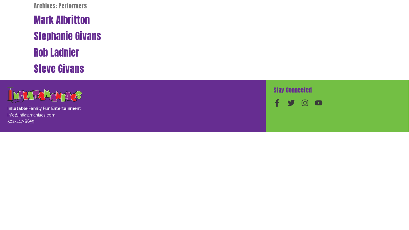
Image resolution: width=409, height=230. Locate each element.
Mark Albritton (62, 20)
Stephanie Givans (67, 36)
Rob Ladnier (56, 52)
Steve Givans (59, 68)
